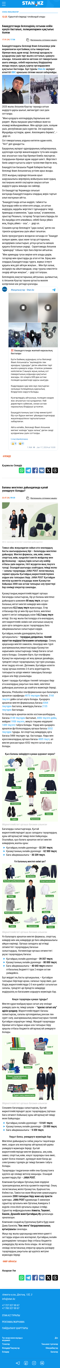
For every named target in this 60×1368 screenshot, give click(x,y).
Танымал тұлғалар (49, 1344)
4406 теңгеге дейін (46, 717)
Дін (56, 1338)
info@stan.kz (8, 1299)
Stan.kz (42, 69)
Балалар (54, 1352)
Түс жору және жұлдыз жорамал (12, 1339)
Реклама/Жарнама (13, 1321)
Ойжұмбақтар (52, 1348)
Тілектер (6, 1344)
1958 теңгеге (17, 721)
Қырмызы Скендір (12, 465)
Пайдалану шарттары (15, 1328)
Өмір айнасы (9, 1261)
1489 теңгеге (8, 724)
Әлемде (7, 456)
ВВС (14, 72)
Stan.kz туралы (11, 1315)
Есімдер (5, 1352)
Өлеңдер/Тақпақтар (11, 1348)
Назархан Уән (9, 1270)
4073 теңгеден (32, 695)
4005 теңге (44, 739)
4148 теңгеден (17, 717)
